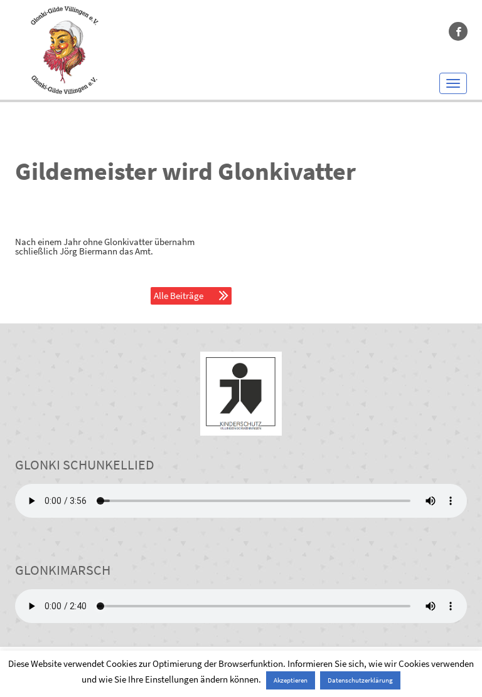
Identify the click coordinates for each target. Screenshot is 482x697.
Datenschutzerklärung (360, 680)
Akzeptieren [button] (291, 680)
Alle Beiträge (178, 295)
